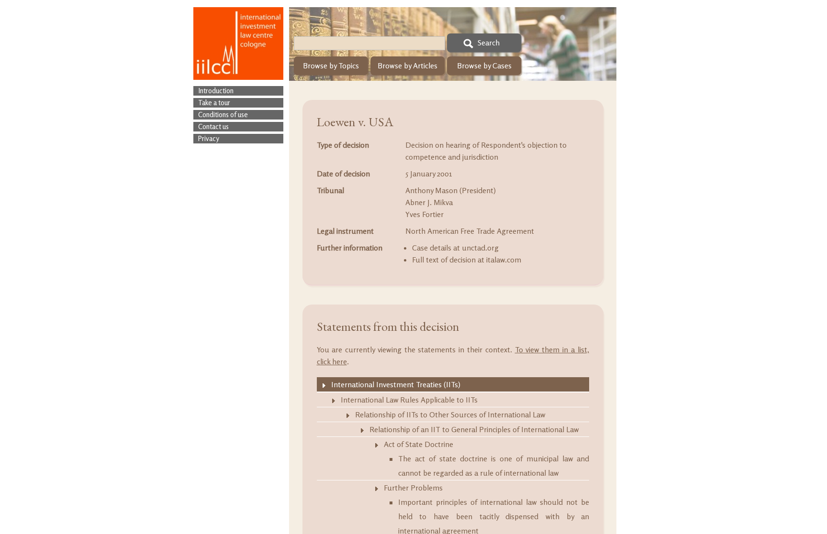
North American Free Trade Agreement (469, 231)
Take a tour (214, 102)
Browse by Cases (484, 65)
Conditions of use (223, 114)
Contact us (213, 126)
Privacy (208, 138)
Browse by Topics (331, 65)
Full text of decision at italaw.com (466, 259)
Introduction (216, 91)
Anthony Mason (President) (450, 190)
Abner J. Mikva (429, 202)
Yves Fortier (424, 214)
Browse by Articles (407, 65)
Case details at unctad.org (455, 247)
